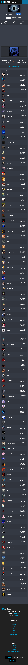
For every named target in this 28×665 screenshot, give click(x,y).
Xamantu (16, 615)
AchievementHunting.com (14, 651)
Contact (14, 630)
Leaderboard (14, 17)
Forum (19, 17)
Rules (14, 626)
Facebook (14, 649)
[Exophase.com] (6, 2)
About (14, 628)
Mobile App (14, 624)
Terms (14, 638)
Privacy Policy (14, 636)
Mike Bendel (16, 613)
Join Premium (14, 639)
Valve (19, 617)
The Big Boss (6, 60)
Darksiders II (10, 14)
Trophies (8, 17)
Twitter (14, 647)
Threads (14, 645)
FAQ (14, 622)
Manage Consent (14, 634)
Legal (14, 632)
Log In (25, 2)
